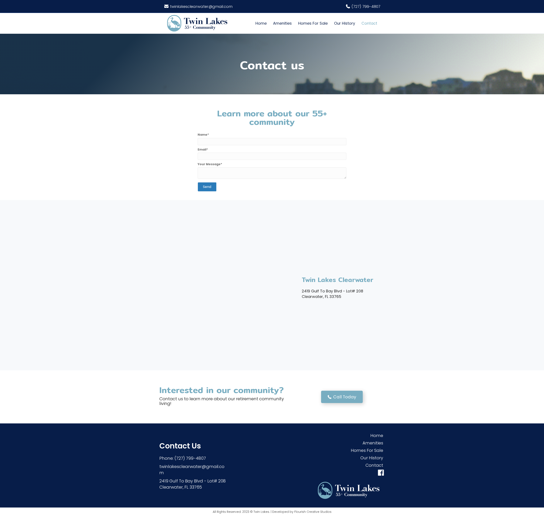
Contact (369, 23)
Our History (344, 23)
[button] (207, 187)
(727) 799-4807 (365, 6)
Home (261, 23)
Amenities (282, 23)
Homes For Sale (313, 23)
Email (202, 149)
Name (202, 135)
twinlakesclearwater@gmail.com (201, 6)
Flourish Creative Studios (313, 512)
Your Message (209, 164)
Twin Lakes (261, 512)
